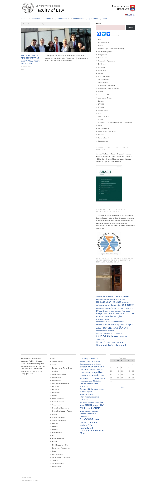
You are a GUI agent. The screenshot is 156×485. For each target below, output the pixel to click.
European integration (115, 311)
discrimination (125, 308)
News (105, 19)
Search (98, 23)
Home (30, 24)
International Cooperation (106, 85)
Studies (48, 19)
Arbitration (110, 296)
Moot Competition (78, 29)
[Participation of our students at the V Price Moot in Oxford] (56, 41)
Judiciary (99, 328)
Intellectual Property (102, 319)
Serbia (123, 327)
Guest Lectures (103, 82)
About (23, 19)
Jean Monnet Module (105, 98)
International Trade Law (103, 325)
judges (129, 324)
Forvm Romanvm (104, 76)
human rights (116, 316)
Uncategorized (103, 141)
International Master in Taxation (108, 88)
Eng (134, 15)
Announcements (103, 42)
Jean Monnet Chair (104, 95)
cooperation (111, 308)
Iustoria (100, 92)
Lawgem (101, 101)
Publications (93, 19)
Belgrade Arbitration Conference (114, 299)
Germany (126, 314)
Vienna (100, 339)
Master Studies (103, 110)
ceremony (100, 305)
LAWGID (101, 104)
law (105, 327)
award (119, 296)
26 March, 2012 (25, 66)
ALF (99, 39)
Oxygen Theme (32, 480)
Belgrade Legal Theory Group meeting (111, 48)
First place (126, 311)
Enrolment (101, 67)
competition (128, 304)
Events (100, 73)
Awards (100, 45)
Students (87, 29)
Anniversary (100, 296)
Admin (22, 69)
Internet (113, 325)
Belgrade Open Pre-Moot (108, 301)
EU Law (99, 311)
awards (126, 296)
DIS (118, 308)
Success (103, 336)
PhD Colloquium (103, 129)
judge (122, 324)
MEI (99, 113)
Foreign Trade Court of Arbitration (109, 313)
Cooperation (62, 19)
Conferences (78, 19)
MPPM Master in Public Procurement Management (115, 122)
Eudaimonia (102, 70)
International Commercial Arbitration (110, 321)
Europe (105, 311)
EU (131, 307)
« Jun (122, 387)
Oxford (115, 328)
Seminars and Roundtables (107, 132)
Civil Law (107, 305)
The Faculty (36, 19)
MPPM (100, 119)
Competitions (102, 55)
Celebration (125, 302)
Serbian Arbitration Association (105, 331)
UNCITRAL (123, 336)
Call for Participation (105, 52)
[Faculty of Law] (45, 7)
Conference (100, 308)
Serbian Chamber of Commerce (109, 333)
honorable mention (102, 316)
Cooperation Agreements (106, 61)
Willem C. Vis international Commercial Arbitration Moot (111, 343)
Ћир (128, 15)
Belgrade (99, 299)
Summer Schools (104, 138)
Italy (118, 324)
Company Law (116, 305)
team (114, 336)
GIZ (132, 313)
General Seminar (104, 79)
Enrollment (101, 64)
